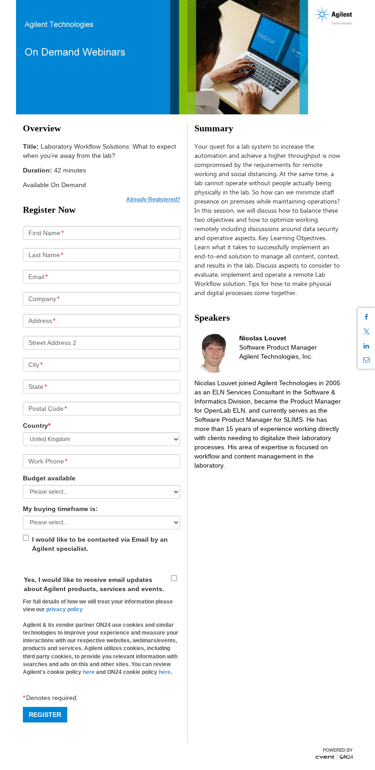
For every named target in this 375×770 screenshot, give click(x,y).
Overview (42, 128)
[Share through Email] (366, 359)
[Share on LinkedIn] (366, 346)
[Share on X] (366, 331)
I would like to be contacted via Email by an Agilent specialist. (100, 544)
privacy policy (64, 609)
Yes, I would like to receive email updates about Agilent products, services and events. (94, 584)
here (89, 672)
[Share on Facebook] (366, 317)
